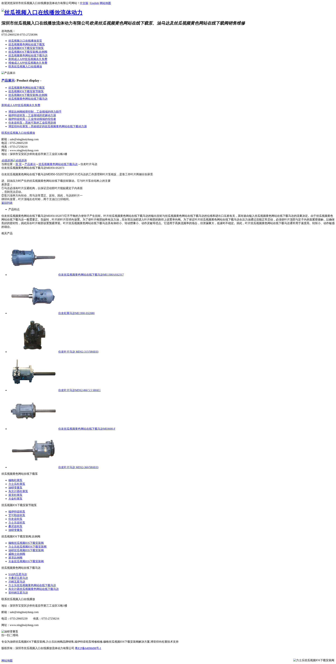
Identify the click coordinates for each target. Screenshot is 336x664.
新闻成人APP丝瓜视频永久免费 (27, 59)
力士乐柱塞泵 (16, 483)
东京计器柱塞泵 (18, 491)
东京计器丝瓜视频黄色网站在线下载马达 (33, 588)
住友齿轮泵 (15, 518)
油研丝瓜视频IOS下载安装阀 (26, 550)
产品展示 (8, 80)
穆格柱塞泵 (15, 480)
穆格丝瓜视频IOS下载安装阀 (26, 542)
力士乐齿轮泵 (16, 522)
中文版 (84, 3)
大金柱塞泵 (15, 498)
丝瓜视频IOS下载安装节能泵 (26, 48)
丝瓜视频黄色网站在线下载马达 (28, 55)
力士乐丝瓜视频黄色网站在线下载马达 (32, 585)
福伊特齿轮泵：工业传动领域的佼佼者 (32, 118)
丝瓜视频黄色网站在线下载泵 (26, 44)
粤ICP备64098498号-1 (88, 648)
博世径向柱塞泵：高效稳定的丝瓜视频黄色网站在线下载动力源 (47, 126)
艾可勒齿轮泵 (16, 515)
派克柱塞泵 (15, 494)
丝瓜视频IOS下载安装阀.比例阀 (27, 51)
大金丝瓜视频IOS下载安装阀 (26, 561)
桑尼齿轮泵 (15, 526)
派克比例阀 (15, 557)
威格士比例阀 (16, 553)
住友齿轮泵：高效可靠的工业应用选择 (32, 122)
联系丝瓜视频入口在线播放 (25, 66)
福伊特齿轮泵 (16, 511)
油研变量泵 (15, 487)
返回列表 (7, 202)
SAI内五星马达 (17, 574)
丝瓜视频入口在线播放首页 (25, 40)
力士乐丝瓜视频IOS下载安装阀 (27, 546)
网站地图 (105, 3)
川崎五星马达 (16, 581)
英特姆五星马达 (18, 592)
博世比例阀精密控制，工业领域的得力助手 (35, 111)
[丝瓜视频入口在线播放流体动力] (42, 12)
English (94, 3)
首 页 (18, 164)
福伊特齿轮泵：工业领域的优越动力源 (32, 115)
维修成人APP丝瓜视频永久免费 (27, 62)
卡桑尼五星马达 (18, 577)
